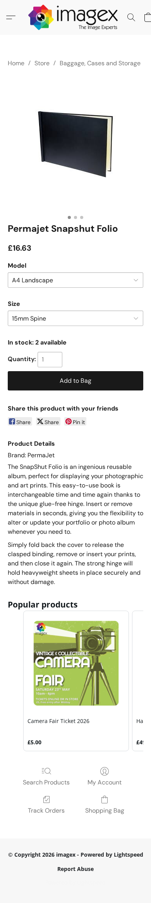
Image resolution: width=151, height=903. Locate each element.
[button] (75, 17)
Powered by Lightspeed (75, 882)
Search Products (46, 782)
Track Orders (46, 810)
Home (16, 63)
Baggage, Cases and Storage (100, 63)
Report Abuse (75, 868)
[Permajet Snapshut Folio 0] (75, 143)
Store (42, 63)
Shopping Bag (104, 810)
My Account (105, 782)
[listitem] (76, 681)
